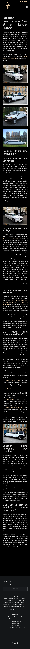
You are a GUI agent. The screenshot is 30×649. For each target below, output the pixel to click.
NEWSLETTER (7, 581)
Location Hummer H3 (10, 399)
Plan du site (17, 639)
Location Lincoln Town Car (13, 408)
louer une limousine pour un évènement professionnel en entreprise (15, 302)
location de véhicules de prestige (15, 57)
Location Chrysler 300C (12, 381)
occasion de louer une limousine (12, 238)
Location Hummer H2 (10, 389)
